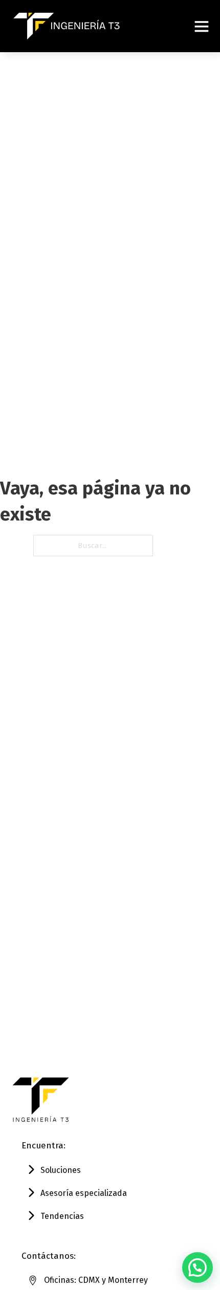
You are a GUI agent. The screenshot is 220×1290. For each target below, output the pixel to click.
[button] (197, 1267)
